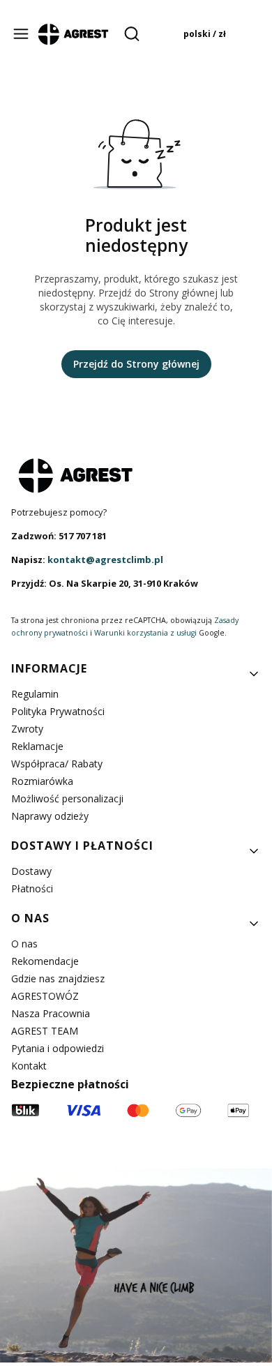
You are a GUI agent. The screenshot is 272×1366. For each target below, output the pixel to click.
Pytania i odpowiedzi (57, 1048)
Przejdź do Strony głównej (136, 363)
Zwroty (27, 728)
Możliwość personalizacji (67, 798)
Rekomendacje (45, 961)
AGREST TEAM (44, 1030)
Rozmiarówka (42, 781)
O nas (24, 943)
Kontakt (29, 1065)
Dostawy (31, 871)
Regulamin (35, 693)
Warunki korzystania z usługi (145, 633)
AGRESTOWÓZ (45, 996)
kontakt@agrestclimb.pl (105, 559)
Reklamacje (37, 746)
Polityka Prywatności (58, 711)
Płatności (32, 888)
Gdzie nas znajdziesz (58, 978)
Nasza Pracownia (50, 1013)
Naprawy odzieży (50, 816)
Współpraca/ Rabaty (57, 763)
